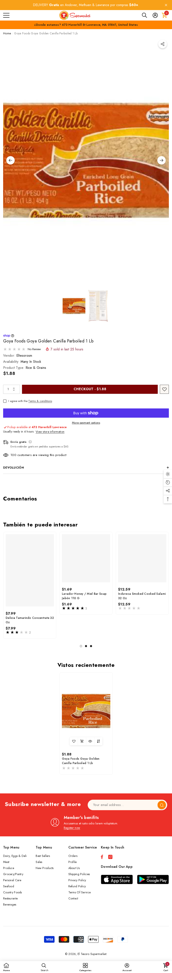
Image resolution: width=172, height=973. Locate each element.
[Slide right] (161, 160)
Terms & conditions (40, 401)
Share (162, 44)
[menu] (6, 15)
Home (7, 33)
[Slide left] (10, 160)
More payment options (86, 423)
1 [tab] (81, 646)
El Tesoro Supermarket (92, 954)
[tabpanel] (30, 585)
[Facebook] (102, 857)
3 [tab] (91, 646)
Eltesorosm (24, 355)
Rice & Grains (36, 367)
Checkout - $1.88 (90, 389)
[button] (144, 15)
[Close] (166, 5)
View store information (50, 432)
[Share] (162, 44)
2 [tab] (86, 646)
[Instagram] (110, 857)
